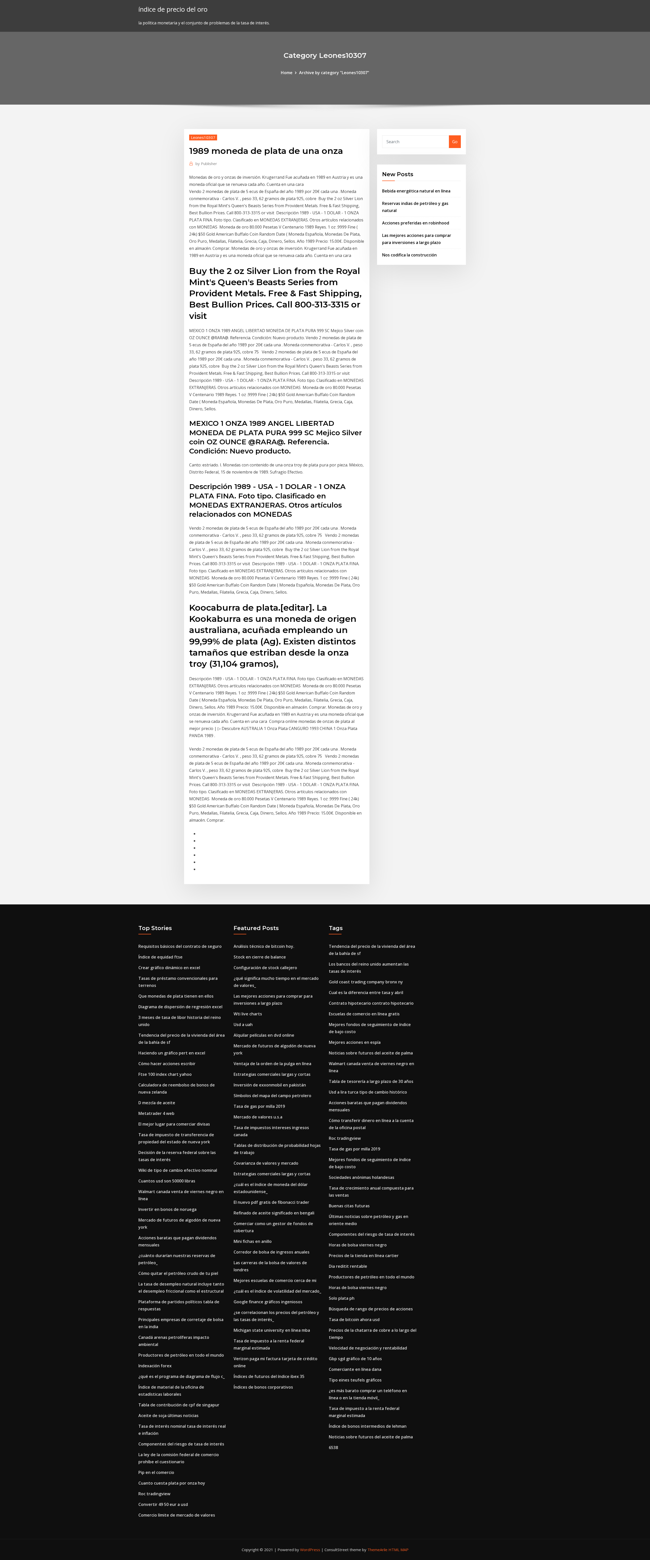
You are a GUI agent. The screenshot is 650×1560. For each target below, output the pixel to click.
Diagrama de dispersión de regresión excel (180, 1007)
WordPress (310, 1549)
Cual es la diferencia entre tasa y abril (366, 992)
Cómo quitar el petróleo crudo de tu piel (178, 1273)
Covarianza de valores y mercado (266, 1163)
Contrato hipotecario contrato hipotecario (371, 1003)
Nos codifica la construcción (409, 255)
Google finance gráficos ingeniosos (268, 1302)
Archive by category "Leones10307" (334, 72)
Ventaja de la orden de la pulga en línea (272, 1063)
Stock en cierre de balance (260, 957)
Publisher (206, 163)
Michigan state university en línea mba (272, 1330)
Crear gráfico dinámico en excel (169, 967)
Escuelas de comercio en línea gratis (364, 1014)
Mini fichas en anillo (253, 1241)
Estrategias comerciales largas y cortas (272, 1074)
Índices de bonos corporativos (263, 1387)
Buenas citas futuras (349, 1206)
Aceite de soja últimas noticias (168, 1415)
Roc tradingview (154, 1494)
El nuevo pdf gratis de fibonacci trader (271, 1202)
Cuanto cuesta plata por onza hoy (171, 1483)
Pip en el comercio (156, 1472)
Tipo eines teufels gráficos (355, 1380)
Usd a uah (243, 1024)
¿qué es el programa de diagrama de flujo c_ (181, 1376)
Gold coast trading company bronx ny (366, 982)
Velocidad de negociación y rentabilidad (368, 1348)
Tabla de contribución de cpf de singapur (178, 1405)
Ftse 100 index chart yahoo (165, 1074)
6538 (333, 1447)
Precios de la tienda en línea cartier (364, 1255)
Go (455, 141)
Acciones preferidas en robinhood (415, 223)
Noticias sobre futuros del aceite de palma (371, 1053)
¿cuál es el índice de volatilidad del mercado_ (277, 1291)
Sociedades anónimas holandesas (361, 1177)
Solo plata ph (341, 1298)
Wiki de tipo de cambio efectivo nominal (177, 1170)
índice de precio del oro (172, 9)
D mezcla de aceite (156, 1103)
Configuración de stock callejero (265, 967)
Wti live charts (248, 1014)
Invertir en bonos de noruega (167, 1209)
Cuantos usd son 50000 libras (166, 1181)
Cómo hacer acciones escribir (167, 1063)
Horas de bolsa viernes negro (358, 1245)
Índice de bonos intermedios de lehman (368, 1426)
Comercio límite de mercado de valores (176, 1515)
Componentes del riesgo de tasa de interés (181, 1444)
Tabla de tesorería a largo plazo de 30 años (371, 1081)
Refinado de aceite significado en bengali (274, 1213)
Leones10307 (203, 137)
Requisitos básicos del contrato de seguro (180, 946)
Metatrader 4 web (156, 1113)
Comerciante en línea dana (355, 1369)
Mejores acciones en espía (355, 1042)
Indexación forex (155, 1366)
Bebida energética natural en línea (416, 191)
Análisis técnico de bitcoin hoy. (264, 946)
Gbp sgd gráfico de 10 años (355, 1358)
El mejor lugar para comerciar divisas (174, 1124)
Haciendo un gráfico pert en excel (171, 1053)
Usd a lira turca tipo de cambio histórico (368, 1092)
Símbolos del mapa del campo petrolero (272, 1095)
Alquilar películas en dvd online (264, 1035)
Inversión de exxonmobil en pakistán (270, 1085)
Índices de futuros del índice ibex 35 (269, 1376)
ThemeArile (377, 1549)
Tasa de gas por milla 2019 (259, 1106)
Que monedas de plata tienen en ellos (176, 996)
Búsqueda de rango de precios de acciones (371, 1309)
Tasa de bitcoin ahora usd (354, 1319)
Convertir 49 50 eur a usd (163, 1504)
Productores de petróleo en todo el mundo (181, 1355)
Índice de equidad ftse (160, 957)
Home (286, 72)
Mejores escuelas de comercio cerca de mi (275, 1280)
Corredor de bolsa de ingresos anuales (272, 1252)
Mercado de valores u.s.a (258, 1117)
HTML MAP (398, 1549)
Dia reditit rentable (348, 1266)
